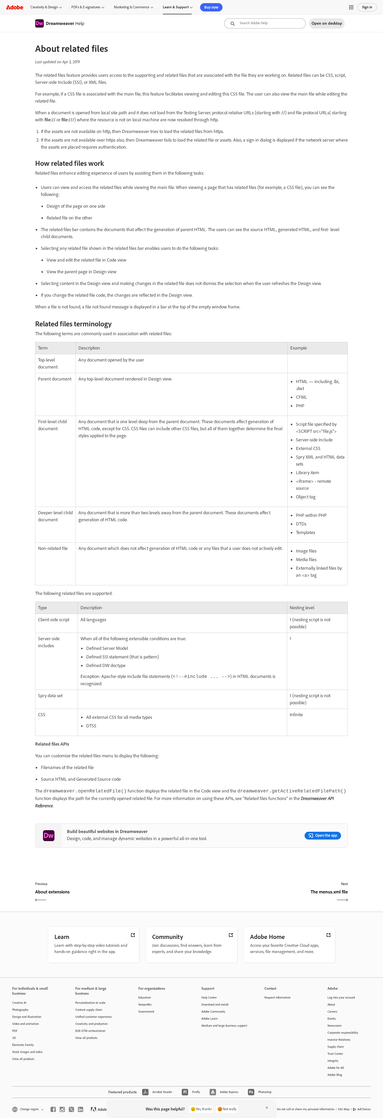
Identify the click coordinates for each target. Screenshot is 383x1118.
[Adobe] (14, 7)
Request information (277, 997)
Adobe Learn (209, 1018)
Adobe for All (336, 1068)
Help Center (209, 997)
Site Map (343, 1109)
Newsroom (335, 1025)
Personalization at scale (90, 1003)
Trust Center (335, 1054)
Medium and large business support (224, 1025)
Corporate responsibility (343, 1032)
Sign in (367, 7)
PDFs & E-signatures (85, 7)
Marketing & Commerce (131, 7)
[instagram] (62, 1109)
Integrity (333, 1061)
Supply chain (336, 1047)
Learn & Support (176, 7)
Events (332, 1018)
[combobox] (265, 23)
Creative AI (19, 1003)
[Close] (267, 1107)
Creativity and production (91, 1024)
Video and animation (25, 1024)
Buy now (211, 7)
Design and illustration (26, 1017)
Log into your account (341, 997)
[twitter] (71, 1109)
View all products (23, 1059)
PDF (14, 1031)
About (331, 1004)
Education (144, 997)
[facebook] (53, 1109)
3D (14, 1038)
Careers (332, 1011)
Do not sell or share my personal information (305, 1109)
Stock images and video (27, 1052)
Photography (20, 1010)
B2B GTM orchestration (90, 1031)
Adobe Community (213, 1011)
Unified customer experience (93, 1017)
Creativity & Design (44, 7)
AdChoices (364, 1109)
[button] (351, 7)
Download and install (214, 1004)
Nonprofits (145, 1004)
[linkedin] (80, 1109)
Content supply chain (88, 1010)
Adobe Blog (335, 1075)
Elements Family (23, 1045)
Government (146, 1011)
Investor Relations (339, 1039)
